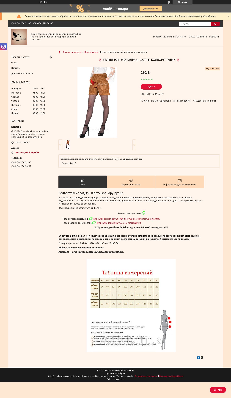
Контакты (201, 36)
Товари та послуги (72, 52)
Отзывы (15, 68)
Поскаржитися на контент (146, 376)
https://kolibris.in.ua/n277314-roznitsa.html (119, 223)
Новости (214, 36)
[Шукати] (215, 24)
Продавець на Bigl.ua (115, 373)
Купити (151, 86)
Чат (220, 390)
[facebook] (198, 358)
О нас (192, 36)
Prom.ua (130, 371)
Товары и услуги (173, 36)
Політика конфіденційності (171, 376)
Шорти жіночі (91, 52)
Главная (157, 36)
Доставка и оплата (22, 73)
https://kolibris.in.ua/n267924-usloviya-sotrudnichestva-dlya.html (126, 219)
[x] (202, 358)
